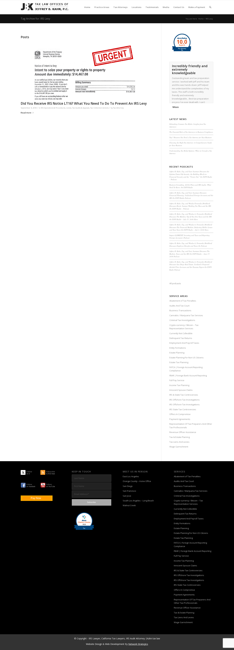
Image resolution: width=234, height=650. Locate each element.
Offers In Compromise (180, 414)
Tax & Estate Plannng (179, 437)
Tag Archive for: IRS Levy (35, 18)
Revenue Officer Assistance (182, 432)
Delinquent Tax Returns (180, 338)
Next (210, 65)
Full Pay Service (176, 380)
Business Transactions (180, 310)
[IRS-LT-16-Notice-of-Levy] (87, 70)
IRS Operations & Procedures (53, 108)
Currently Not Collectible (180, 333)
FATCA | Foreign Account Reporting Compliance (185, 369)
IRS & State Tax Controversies (183, 394)
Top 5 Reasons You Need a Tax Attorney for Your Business (190, 137)
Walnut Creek (129, 505)
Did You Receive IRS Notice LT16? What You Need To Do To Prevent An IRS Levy (84, 103)
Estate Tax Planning (178, 362)
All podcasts (175, 283)
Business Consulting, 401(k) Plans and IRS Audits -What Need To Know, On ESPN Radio (190, 186)
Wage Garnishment (178, 446)
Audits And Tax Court (179, 305)
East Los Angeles (131, 476)
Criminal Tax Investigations (182, 320)
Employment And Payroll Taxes (184, 342)
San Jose (127, 495)
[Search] (210, 7)
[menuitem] (87, 7)
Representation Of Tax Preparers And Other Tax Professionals (190, 425)
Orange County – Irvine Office (137, 481)
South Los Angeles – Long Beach (138, 500)
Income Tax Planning (179, 385)
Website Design (94, 644)
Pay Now (36, 498)
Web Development (114, 644)
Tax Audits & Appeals (80, 108)
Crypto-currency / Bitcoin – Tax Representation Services (184, 327)
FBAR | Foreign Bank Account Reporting (188, 375)
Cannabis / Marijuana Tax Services (186, 315)
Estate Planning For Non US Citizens (186, 357)
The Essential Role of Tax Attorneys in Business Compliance (191, 132)
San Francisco (129, 490)
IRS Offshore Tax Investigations (184, 399)
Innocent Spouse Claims (181, 390)
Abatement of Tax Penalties (182, 300)
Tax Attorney (118, 108)
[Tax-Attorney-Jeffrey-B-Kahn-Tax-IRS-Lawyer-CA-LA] (44, 7)
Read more (26, 112)
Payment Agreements (179, 419)
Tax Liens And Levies (179, 441)
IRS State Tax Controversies (182, 409)
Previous (203, 65)
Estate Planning (176, 352)
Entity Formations (177, 347)
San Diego (128, 486)
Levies (68, 108)
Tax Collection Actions (99, 108)
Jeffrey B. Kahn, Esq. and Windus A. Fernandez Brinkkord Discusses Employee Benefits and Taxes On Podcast (190, 244)
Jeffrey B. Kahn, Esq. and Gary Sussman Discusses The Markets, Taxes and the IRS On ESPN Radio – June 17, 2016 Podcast (189, 254)
